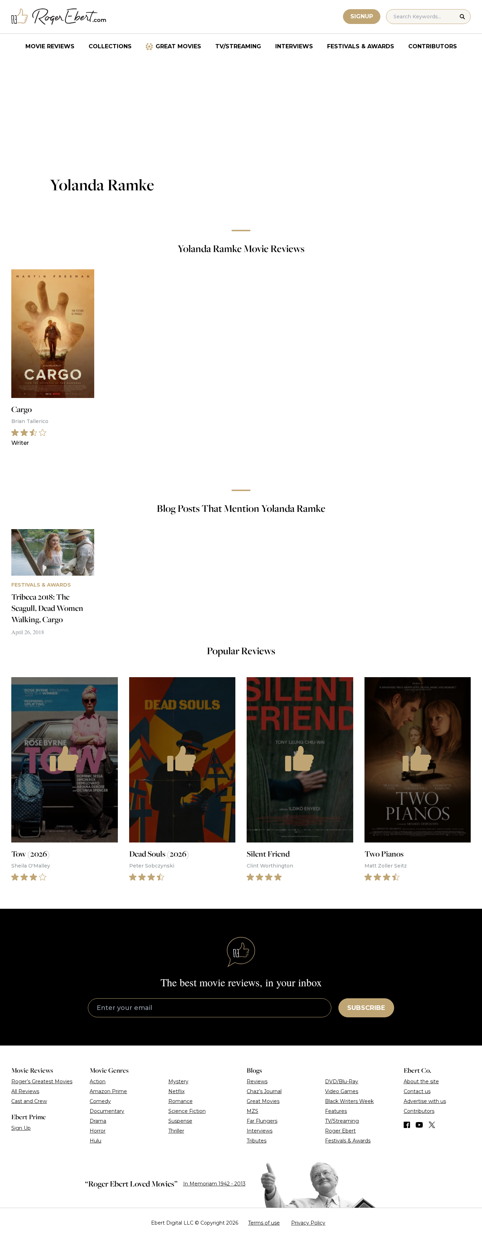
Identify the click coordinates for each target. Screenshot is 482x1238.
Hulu (95, 1141)
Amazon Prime (108, 1091)
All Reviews (25, 1091)
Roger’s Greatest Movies (41, 1081)
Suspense (180, 1121)
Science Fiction (187, 1111)
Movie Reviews (49, 46)
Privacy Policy (308, 1223)
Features (336, 1111)
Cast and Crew (29, 1101)
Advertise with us (425, 1101)
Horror (98, 1131)
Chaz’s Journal (264, 1091)
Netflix (176, 1091)
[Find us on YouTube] (419, 1125)
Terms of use (264, 1223)
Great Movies (178, 46)
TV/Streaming (238, 46)
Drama (98, 1121)
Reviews (257, 1081)
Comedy (100, 1101)
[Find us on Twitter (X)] (432, 1125)
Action (98, 1081)
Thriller (176, 1131)
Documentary (107, 1111)
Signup (361, 16)
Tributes (256, 1141)
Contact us (417, 1091)
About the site (421, 1081)
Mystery (178, 1081)
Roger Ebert (340, 1131)
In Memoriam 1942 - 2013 (214, 1184)
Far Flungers (262, 1121)
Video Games (341, 1091)
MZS (252, 1111)
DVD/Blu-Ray (341, 1081)
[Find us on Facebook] (407, 1125)
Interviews (294, 46)
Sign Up (21, 1128)
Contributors (432, 46)
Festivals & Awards (360, 46)
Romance (180, 1101)
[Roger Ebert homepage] (59, 16)
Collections (110, 46)
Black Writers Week (349, 1101)
